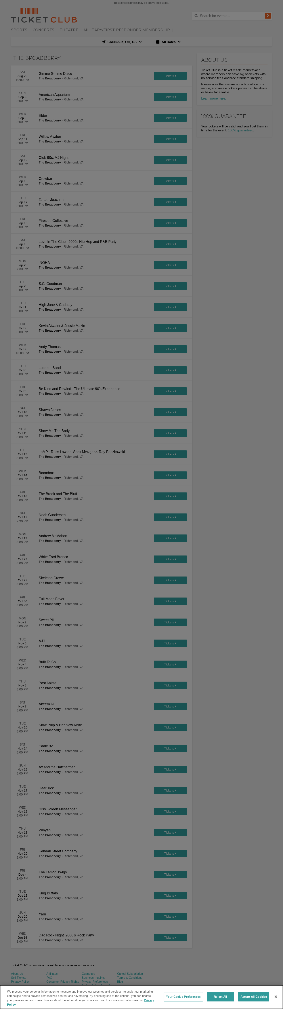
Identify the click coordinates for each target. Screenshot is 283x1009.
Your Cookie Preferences (183, 996)
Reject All (220, 996)
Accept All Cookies (254, 996)
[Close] (276, 996)
